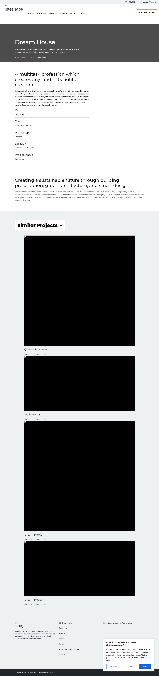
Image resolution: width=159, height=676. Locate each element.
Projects (24, 57)
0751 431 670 (130, 2)
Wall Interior (32, 414)
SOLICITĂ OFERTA (147, 12)
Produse (53, 13)
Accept (145, 666)
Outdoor (31, 57)
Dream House (33, 599)
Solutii (72, 13)
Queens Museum (35, 349)
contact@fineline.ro (150, 2)
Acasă (31, 13)
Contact (83, 13)
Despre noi (41, 13)
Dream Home (33, 534)
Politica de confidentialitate (69, 649)
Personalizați (114, 666)
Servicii (63, 13)
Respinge (130, 666)
